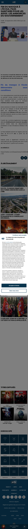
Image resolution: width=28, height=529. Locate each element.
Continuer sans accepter (20, 235)
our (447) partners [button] (9, 242)
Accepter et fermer (14, 285)
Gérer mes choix (14, 291)
